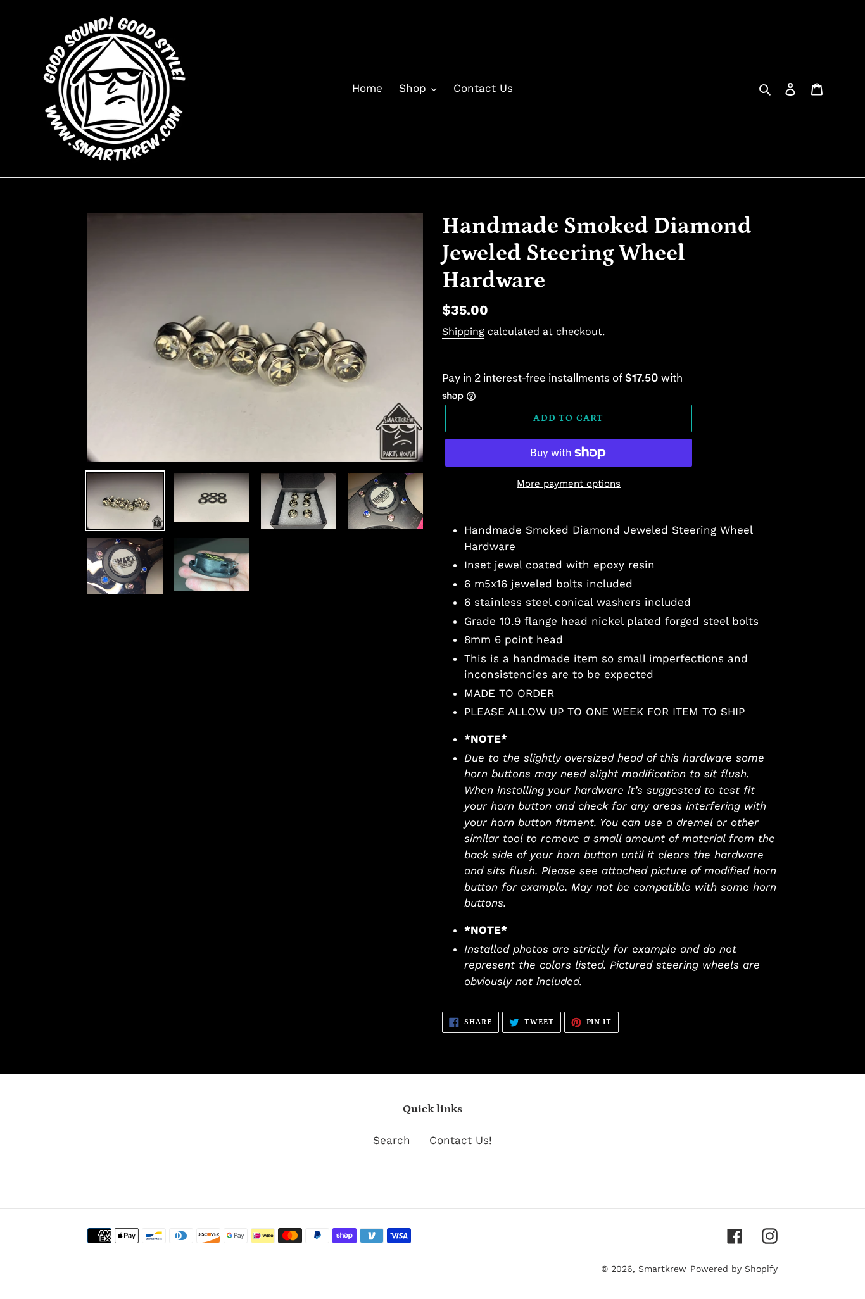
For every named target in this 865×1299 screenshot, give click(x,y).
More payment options (569, 483)
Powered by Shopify (734, 1269)
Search (391, 1140)
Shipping (463, 331)
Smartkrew (662, 1269)
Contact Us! (460, 1140)
